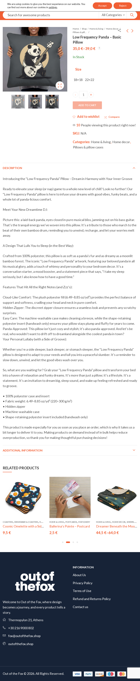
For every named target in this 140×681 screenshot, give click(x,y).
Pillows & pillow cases (80, 32)
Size (78, 69)
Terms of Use (82, 591)
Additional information (22, 450)
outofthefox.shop (20, 644)
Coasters (8, 522)
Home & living (96, 28)
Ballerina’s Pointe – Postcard (69, 526)
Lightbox (60, 85)
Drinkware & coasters (26, 522)
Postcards (71, 522)
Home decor (112, 28)
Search (132, 15)
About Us (79, 575)
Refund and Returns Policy (92, 599)
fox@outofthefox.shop (24, 636)
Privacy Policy (82, 583)
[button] (63, 542)
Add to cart (87, 105)
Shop (84, 28)
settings (53, 7)
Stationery (84, 522)
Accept (102, 5)
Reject (123, 5)
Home (76, 28)
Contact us (80, 607)
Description (12, 168)
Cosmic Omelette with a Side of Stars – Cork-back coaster (43, 526)
